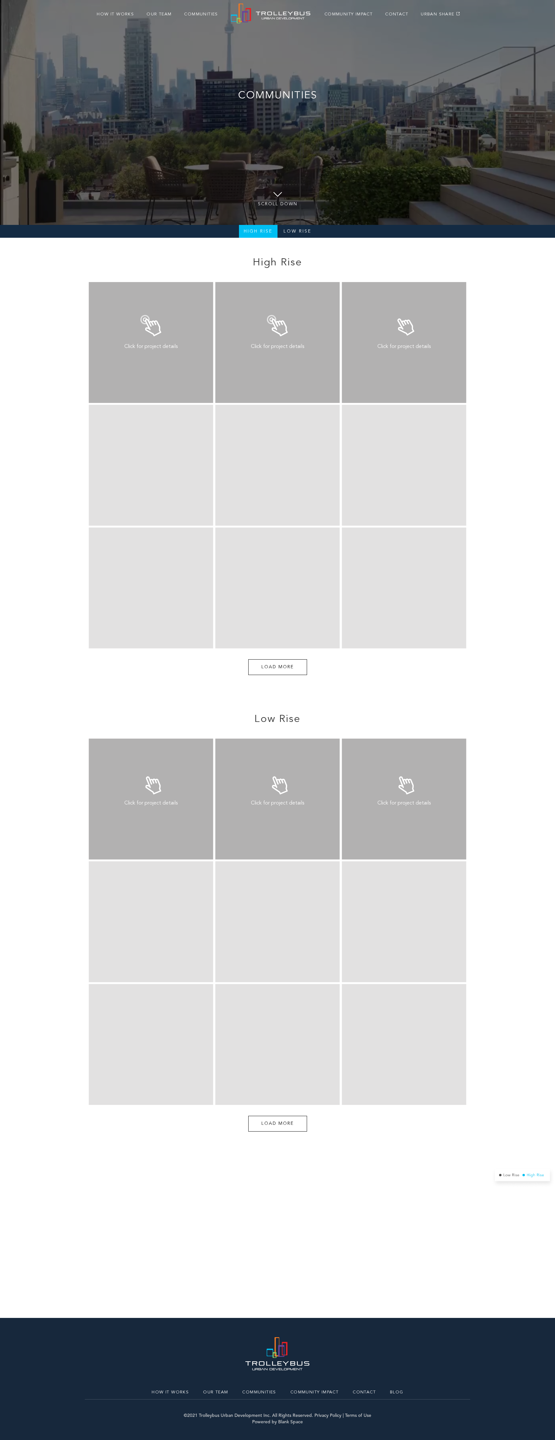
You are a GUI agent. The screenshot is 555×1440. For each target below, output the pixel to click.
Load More (277, 667)
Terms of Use (358, 1415)
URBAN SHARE (437, 14)
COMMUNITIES (201, 14)
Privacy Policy (327, 1415)
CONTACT (396, 14)
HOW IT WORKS (115, 14)
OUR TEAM (159, 14)
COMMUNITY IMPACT (348, 14)
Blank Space (290, 1422)
